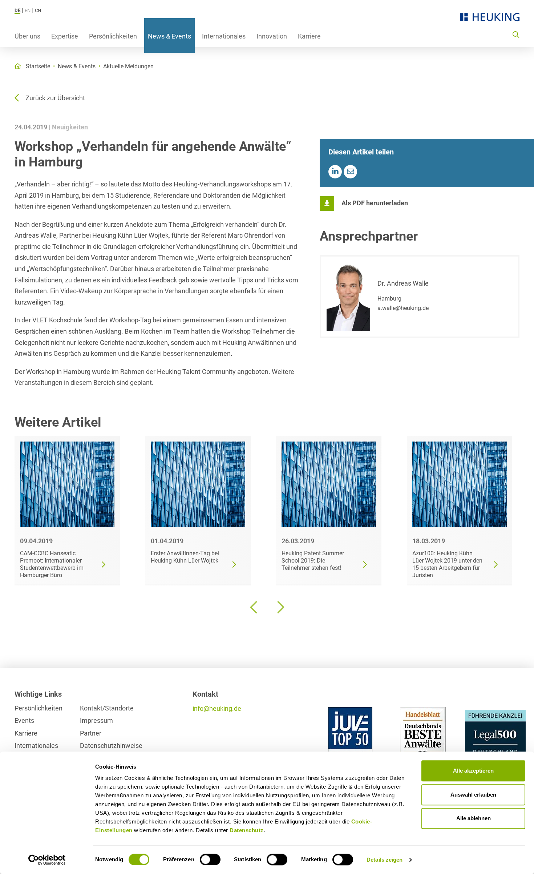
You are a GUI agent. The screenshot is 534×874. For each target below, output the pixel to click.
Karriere (309, 36)
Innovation (271, 36)
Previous (254, 607)
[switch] (210, 859)
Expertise (64, 36)
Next (279, 607)
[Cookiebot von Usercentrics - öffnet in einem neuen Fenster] (47, 859)
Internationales (224, 36)
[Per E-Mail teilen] (350, 171)
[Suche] (516, 34)
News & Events (169, 36)
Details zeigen (384, 860)
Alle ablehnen (473, 818)
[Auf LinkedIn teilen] (335, 171)
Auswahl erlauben (473, 795)
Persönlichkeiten (113, 36)
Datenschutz (247, 830)
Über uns (27, 36)
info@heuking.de (217, 708)
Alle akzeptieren (473, 771)
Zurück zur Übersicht (55, 98)
